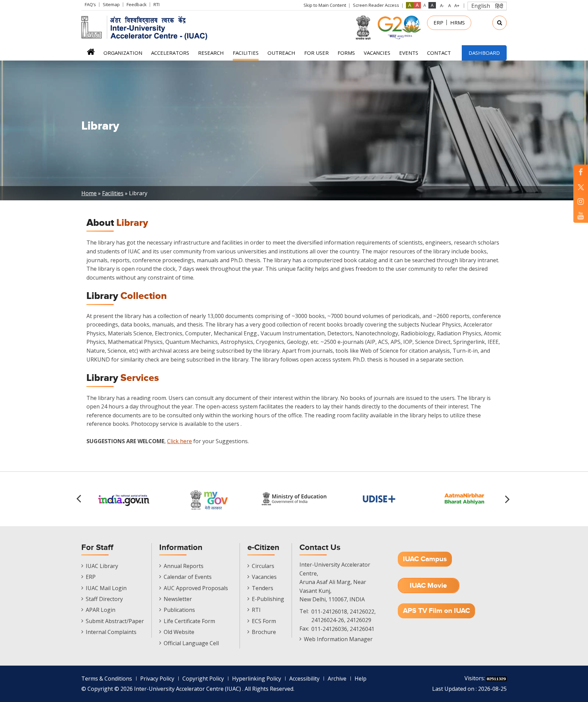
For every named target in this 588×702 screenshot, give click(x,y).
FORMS (346, 52)
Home (91, 54)
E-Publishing (268, 599)
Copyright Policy (203, 678)
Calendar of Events (188, 577)
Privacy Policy (157, 678)
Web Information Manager (338, 639)
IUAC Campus (425, 559)
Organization (122, 52)
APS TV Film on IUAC (436, 610)
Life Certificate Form (189, 621)
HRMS (457, 22)
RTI (156, 4)
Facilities (246, 52)
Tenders (262, 588)
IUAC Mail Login (106, 588)
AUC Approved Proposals (196, 588)
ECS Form (264, 621)
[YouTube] (580, 215)
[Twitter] (580, 186)
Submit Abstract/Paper (115, 621)
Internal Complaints (111, 632)
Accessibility (304, 678)
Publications (179, 610)
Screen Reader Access (376, 5)
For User (316, 52)
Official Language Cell (191, 643)
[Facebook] (580, 172)
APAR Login (100, 610)
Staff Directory (104, 599)
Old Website (179, 632)
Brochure (264, 632)
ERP (438, 22)
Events (408, 52)
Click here (179, 441)
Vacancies (377, 52)
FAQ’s (90, 4)
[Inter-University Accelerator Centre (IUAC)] (146, 27)
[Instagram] (580, 201)
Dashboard (484, 52)
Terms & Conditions (106, 678)
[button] (508, 499)
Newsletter (178, 599)
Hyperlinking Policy (256, 678)
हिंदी (499, 6)
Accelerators (170, 52)
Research (211, 52)
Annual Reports (183, 566)
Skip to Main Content (325, 5)
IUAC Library (102, 566)
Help (360, 678)
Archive (337, 678)
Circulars (263, 566)
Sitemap (111, 4)
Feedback (137, 4)
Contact (439, 52)
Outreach (281, 52)
